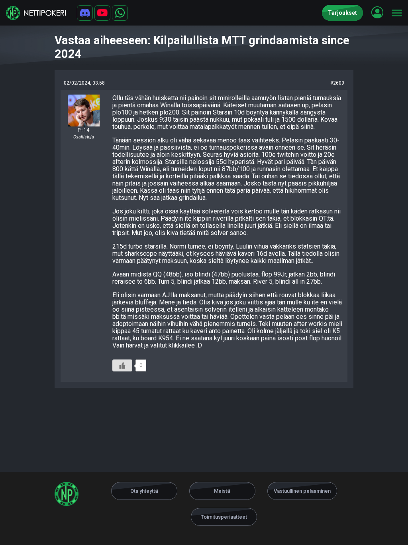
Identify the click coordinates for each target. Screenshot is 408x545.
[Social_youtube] (102, 13)
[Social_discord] (85, 13)
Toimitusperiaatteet (224, 517)
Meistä (222, 491)
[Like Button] (122, 365)
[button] (377, 12)
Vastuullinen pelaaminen (302, 491)
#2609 (337, 83)
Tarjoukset (342, 13)
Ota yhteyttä (144, 491)
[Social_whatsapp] (120, 13)
